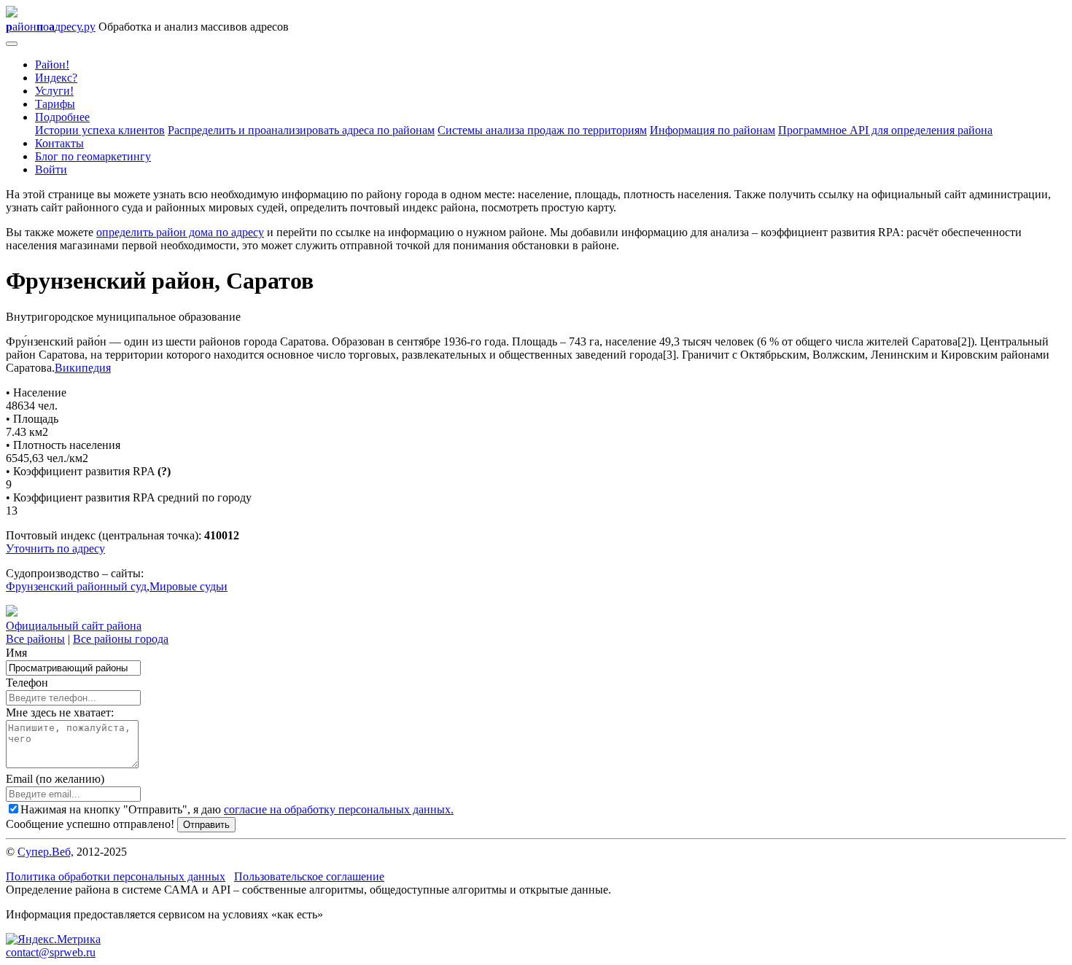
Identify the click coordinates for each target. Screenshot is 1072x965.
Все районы (35, 639)
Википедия (83, 368)
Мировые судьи (188, 586)
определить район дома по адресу (180, 232)
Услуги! (54, 91)
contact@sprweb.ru (51, 952)
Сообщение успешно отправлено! (90, 824)
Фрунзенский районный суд (76, 586)
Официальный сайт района (73, 626)
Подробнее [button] (62, 117)
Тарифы (55, 104)
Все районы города (120, 639)
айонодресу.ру (51, 26)
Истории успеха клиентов (100, 130)
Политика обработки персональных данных (115, 876)
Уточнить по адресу (55, 548)
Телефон (27, 682)
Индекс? (56, 77)
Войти (51, 169)
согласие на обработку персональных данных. (339, 809)
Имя (16, 652)
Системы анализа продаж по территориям (542, 130)
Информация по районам (712, 130)
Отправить (206, 824)
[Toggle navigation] (12, 44)
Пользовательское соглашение (309, 876)
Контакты (59, 143)
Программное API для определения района (885, 130)
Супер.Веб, (46, 851)
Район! (52, 64)
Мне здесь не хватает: (60, 712)
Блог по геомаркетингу (93, 156)
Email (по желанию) (55, 779)
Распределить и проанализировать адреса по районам (301, 130)
